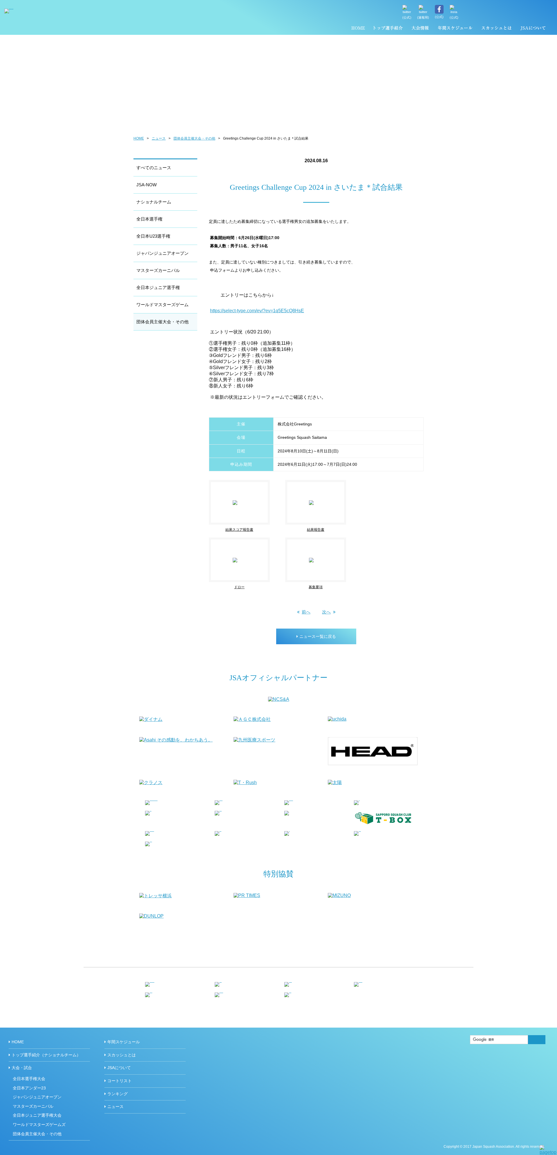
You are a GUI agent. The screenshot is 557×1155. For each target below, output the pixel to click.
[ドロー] (247, 539)
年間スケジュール (455, 29)
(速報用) (423, 17)
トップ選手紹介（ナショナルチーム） (388, 29)
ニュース (159, 138)
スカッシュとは (496, 29)
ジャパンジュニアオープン (162, 253)
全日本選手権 (149, 218)
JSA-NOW (146, 184)
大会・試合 (22, 1067)
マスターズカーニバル (158, 270)
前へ (306, 611)
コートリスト (119, 1080)
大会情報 (420, 29)
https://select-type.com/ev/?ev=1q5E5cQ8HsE (257, 310)
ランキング (117, 1093)
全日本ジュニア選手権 (158, 287)
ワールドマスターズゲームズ (39, 1124)
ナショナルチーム (153, 201)
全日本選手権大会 (29, 1078)
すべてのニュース (153, 167)
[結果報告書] (323, 482)
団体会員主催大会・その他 (194, 138)
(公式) (406, 17)
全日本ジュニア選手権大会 (37, 1115)
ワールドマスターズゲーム (162, 304)
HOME (358, 29)
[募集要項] (315, 539)
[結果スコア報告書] (247, 482)
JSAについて (533, 29)
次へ (326, 611)
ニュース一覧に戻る (317, 636)
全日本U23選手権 (153, 236)
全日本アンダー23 (29, 1088)
